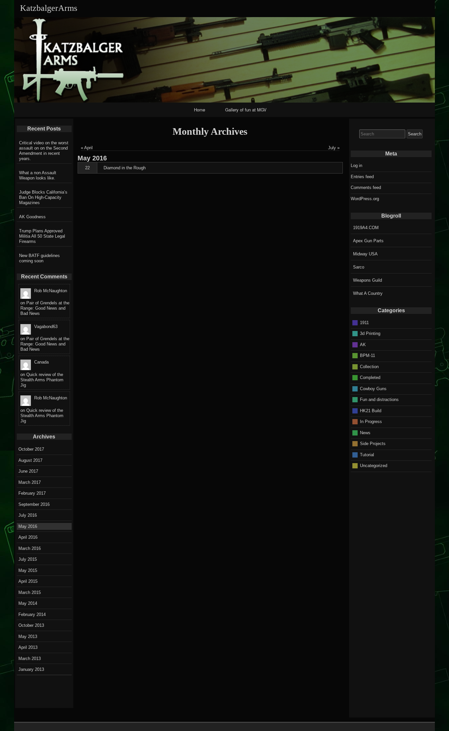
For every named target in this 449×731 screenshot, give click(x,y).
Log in (356, 165)
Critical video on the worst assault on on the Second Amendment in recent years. (43, 150)
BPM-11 (367, 355)
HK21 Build (370, 410)
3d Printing (370, 333)
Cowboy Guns (373, 388)
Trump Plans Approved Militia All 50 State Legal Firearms (42, 236)
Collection (369, 366)
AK (363, 344)
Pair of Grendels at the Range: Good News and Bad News (44, 308)
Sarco (358, 267)
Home (199, 109)
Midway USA (365, 253)
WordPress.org (365, 198)
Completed (370, 377)
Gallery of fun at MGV (246, 109)
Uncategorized (373, 465)
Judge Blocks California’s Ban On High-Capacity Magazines (43, 197)
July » (334, 147)
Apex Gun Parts (368, 240)
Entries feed (362, 176)
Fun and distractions (379, 399)
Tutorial (367, 454)
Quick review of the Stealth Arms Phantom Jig (41, 380)
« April (87, 147)
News (365, 432)
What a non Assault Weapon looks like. (37, 175)
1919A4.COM (366, 227)
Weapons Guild (367, 280)
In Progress (371, 421)
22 (87, 167)
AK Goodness (32, 216)
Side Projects (373, 443)
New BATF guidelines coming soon (39, 258)
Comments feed (366, 187)
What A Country (368, 293)
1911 (364, 322)
